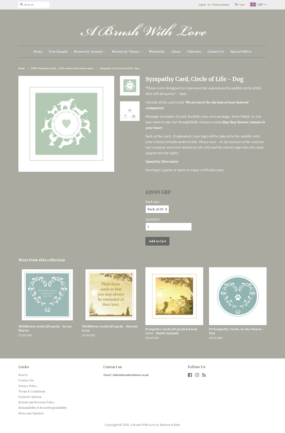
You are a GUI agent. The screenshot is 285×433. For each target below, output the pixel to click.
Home (38, 51)
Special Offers (241, 51)
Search (23, 375)
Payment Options (29, 397)
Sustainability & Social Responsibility (42, 408)
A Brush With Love (142, 425)
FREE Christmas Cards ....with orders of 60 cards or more (62, 68)
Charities (194, 51)
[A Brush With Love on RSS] (204, 375)
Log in (202, 4)
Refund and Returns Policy (36, 402)
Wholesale (157, 51)
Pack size (152, 202)
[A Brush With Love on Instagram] (197, 375)
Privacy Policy (27, 386)
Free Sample (58, 51)
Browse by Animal (88, 51)
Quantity (152, 219)
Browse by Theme (126, 51)
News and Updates (31, 413)
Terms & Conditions (31, 391)
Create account (220, 4)
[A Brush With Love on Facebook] (190, 375)
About (176, 51)
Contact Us (216, 51)
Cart (242, 4)
